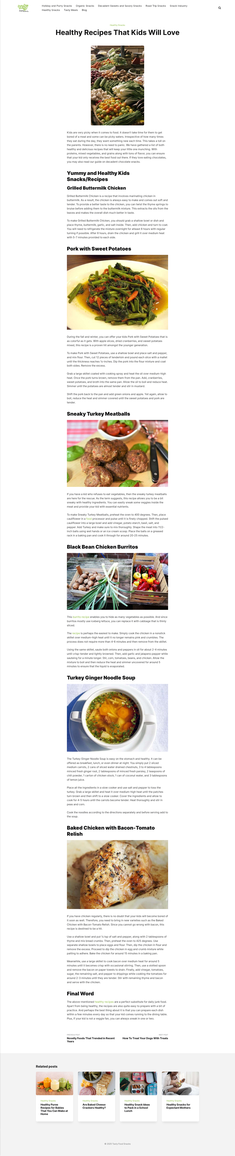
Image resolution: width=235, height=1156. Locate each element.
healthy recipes (104, 1001)
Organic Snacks (85, 5)
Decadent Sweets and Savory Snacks (120, 5)
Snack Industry (178, 5)
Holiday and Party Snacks (57, 5)
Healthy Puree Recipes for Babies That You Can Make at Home (54, 1109)
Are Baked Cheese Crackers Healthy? (94, 1106)
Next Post (145, 1037)
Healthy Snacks (51, 10)
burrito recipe (81, 617)
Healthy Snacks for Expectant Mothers (178, 1106)
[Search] (219, 8)
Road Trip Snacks (156, 5)
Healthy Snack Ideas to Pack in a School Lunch (137, 1107)
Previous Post (91, 1038)
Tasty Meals (71, 10)
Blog (84, 10)
